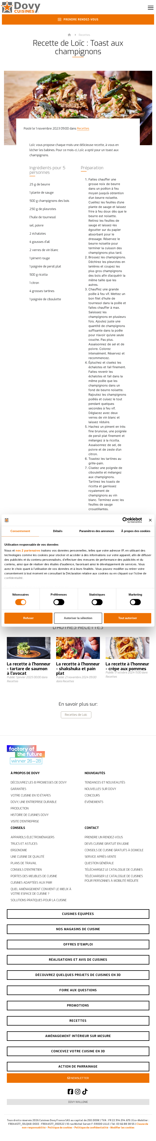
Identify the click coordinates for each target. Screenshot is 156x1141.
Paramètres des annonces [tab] (96, 531)
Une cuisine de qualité (27, 857)
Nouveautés (95, 773)
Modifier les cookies (122, 1127)
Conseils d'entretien (26, 870)
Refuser (28, 618)
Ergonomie (19, 850)
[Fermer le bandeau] (150, 520)
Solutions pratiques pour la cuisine (39, 900)
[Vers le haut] (144, 1131)
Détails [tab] (57, 531)
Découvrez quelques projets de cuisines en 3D (78, 975)
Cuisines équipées (78, 914)
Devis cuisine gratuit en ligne (107, 844)
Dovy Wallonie (78, 1102)
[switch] (58, 602)
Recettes (84, 35)
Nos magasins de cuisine (78, 929)
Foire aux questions (78, 990)
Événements (94, 802)
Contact (92, 828)
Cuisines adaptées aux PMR (31, 883)
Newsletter (79, 1078)
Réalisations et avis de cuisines (78, 960)
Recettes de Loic (76, 715)
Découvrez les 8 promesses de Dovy (39, 782)
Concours (92, 795)
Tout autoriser (127, 618)
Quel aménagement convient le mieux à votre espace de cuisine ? (41, 891)
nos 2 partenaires (28, 550)
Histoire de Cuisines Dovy (30, 815)
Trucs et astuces (24, 844)
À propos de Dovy (25, 773)
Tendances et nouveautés (105, 782)
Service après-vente (100, 857)
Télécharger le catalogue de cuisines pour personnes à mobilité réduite (114, 878)
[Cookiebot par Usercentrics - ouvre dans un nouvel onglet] (125, 520)
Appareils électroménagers (32, 837)
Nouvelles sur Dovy (100, 789)
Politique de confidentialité (91, 1127)
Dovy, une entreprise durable (34, 802)
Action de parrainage (78, 1067)
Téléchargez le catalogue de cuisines (114, 870)
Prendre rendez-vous (81, 19)
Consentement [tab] (20, 531)
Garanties (18, 789)
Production (20, 808)
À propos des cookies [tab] (135, 531)
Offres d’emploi (78, 944)
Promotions (78, 1005)
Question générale (99, 863)
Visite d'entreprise (25, 821)
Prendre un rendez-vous (104, 837)
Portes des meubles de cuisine (34, 876)
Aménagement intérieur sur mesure (78, 1036)
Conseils (18, 828)
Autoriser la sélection (78, 618)
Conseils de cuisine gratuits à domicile (114, 850)
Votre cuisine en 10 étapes (31, 795)
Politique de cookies (60, 1127)
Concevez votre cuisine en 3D (78, 1051)
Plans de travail (24, 863)
